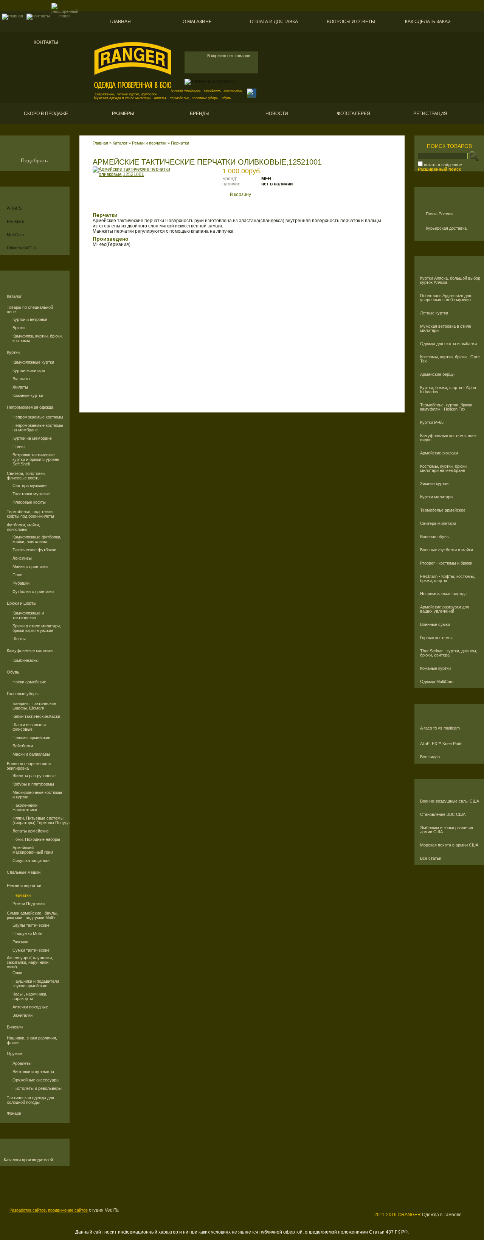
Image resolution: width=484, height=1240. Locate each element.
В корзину (240, 194)
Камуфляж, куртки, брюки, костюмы (37, 338)
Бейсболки (22, 746)
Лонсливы (22, 558)
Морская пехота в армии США (449, 845)
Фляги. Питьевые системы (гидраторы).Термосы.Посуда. (38, 820)
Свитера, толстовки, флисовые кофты (26, 475)
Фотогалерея (353, 113)
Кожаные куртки (27, 395)
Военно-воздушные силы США (449, 801)
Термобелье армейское (442, 510)
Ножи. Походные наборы (36, 839)
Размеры (123, 113)
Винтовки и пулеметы (33, 1071)
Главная (120, 21)
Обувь (13, 672)
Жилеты (20, 387)
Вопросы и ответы (351, 21)
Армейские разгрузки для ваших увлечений (444, 609)
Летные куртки (434, 313)
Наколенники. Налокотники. (25, 807)
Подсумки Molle (27, 933)
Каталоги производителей (28, 1160)
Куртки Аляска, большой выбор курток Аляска (450, 280)
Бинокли (15, 1027)
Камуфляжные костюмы (30, 650)
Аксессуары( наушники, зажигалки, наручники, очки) (30, 962)
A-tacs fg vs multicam (440, 728)
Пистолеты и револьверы (37, 1088)
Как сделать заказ (427, 21)
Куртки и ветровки (29, 319)
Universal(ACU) (21, 248)
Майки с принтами (30, 566)
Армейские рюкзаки (439, 453)
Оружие (14, 1053)
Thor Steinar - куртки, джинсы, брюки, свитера (448, 653)
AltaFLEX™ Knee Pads (441, 744)
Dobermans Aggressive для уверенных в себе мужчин (445, 298)
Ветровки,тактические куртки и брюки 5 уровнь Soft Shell (35, 459)
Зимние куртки (434, 484)
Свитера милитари (438, 523)
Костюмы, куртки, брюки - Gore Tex (450, 359)
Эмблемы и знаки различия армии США (446, 830)
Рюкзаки (20, 942)
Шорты (19, 638)
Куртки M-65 (432, 422)
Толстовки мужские (31, 494)
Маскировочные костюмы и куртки (37, 794)
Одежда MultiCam (436, 682)
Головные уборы (23, 693)
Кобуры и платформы (33, 784)
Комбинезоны (25, 660)
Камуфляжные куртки (33, 362)
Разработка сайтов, (28, 1210)
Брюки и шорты (21, 603)
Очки (17, 973)
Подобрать (34, 160)
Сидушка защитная (31, 860)
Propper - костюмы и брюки (446, 563)
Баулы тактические (31, 925)
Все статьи (430, 858)
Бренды (199, 113)
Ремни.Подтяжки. (29, 903)
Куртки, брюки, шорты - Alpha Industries (448, 390)
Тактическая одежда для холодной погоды (30, 1100)
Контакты (46, 42)
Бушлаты (21, 379)
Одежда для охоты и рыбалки (448, 344)
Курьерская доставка (446, 228)
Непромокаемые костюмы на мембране (37, 427)
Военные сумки (435, 624)
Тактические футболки (34, 550)
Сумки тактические (31, 950)
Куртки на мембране (32, 438)
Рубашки (20, 583)
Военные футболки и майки (446, 550)
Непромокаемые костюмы (37, 417)
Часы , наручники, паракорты (29, 996)
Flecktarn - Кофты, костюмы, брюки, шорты (447, 578)
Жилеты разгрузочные (34, 775)
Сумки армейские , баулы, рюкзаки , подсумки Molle (32, 915)
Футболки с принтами (33, 591)
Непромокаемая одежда (30, 407)
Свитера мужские (29, 485)
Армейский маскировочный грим (32, 849)
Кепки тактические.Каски (36, 716)
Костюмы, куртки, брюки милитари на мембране (443, 468)
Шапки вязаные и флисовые (29, 726)
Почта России (439, 214)
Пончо (18, 446)
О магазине (197, 21)
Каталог (14, 296)
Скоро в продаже (46, 113)
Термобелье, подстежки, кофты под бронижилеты (30, 513)
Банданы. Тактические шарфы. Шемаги (34, 705)
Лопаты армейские (30, 831)
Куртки (13, 352)
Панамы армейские (31, 737)
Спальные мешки (23, 872)
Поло (17, 575)
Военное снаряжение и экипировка (29, 765)
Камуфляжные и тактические (28, 615)
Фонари (14, 1113)
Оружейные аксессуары (35, 1080)
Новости (276, 113)
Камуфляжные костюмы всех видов (448, 438)
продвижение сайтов (68, 1210)
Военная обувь (434, 537)
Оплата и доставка (274, 21)
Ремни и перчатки (24, 885)
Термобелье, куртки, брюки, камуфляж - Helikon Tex (446, 407)
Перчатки (21, 895)
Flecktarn (15, 221)
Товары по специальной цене (30, 309)
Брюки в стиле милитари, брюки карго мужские (36, 628)
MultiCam (15, 234)
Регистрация (430, 113)
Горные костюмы (436, 638)
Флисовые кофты (29, 502)
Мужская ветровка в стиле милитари (445, 328)
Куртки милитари (28, 370)
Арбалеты (21, 1063)
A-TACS (14, 208)
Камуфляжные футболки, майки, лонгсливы (36, 539)
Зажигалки (22, 1015)
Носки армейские (29, 682)
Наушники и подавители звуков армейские (35, 983)
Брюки (18, 327)
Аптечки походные (30, 1007)
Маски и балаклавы (31, 754)
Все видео (430, 757)
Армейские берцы (437, 374)
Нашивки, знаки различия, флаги (32, 1040)
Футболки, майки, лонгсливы (23, 527)
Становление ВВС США (442, 814)
